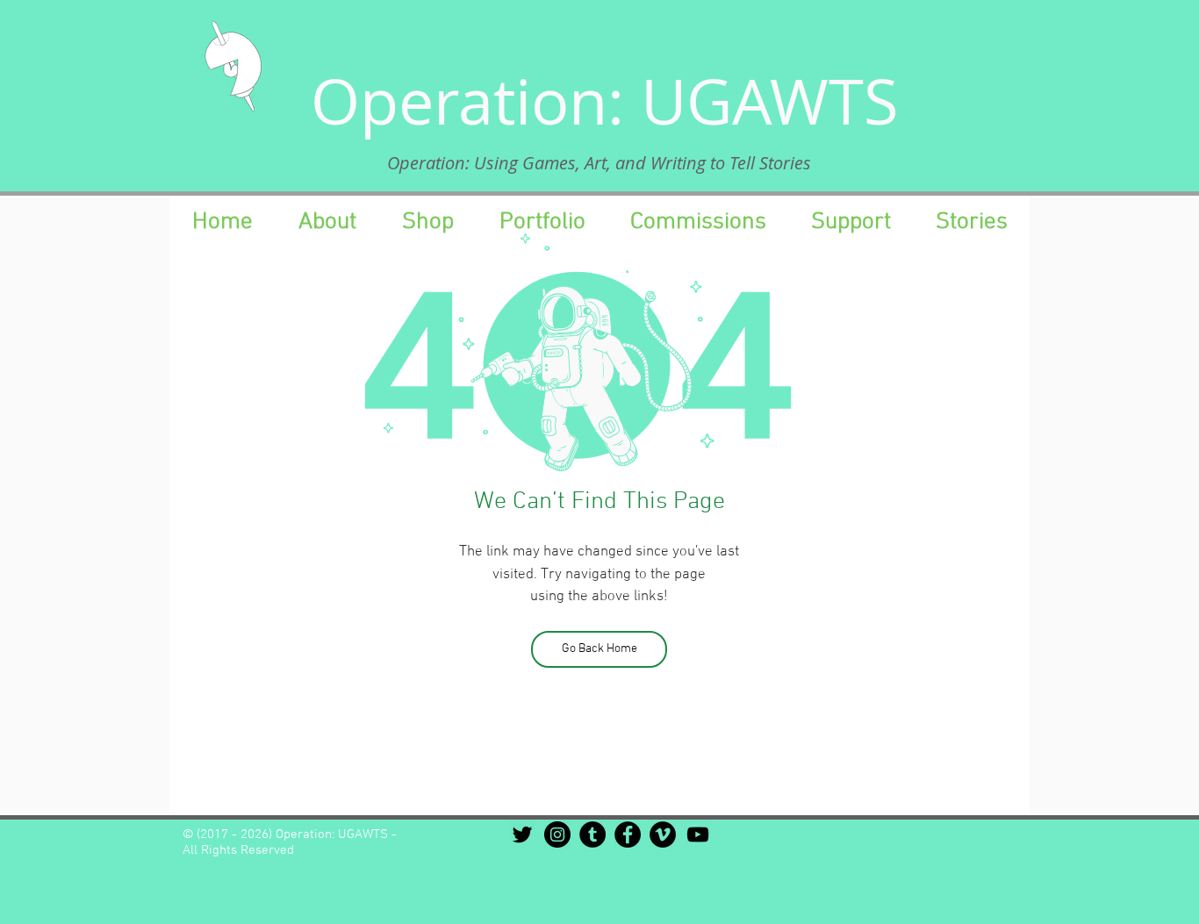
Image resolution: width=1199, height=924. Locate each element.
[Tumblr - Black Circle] (592, 834)
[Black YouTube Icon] (698, 834)
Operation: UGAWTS (605, 101)
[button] (850, 222)
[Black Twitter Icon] (522, 834)
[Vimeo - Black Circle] (663, 834)
